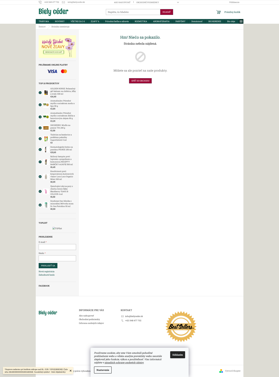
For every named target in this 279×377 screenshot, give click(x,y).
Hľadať (167, 12)
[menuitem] (44, 21)
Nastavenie (103, 369)
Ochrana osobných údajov (91, 323)
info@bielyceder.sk (134, 316)
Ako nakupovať (122, 2)
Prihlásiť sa (48, 265)
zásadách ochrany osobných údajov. (124, 362)
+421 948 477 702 (133, 320)
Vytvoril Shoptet (232, 370)
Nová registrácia (46, 271)
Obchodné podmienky (147, 2)
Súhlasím (177, 354)
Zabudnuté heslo (47, 274)
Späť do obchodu (140, 80)
